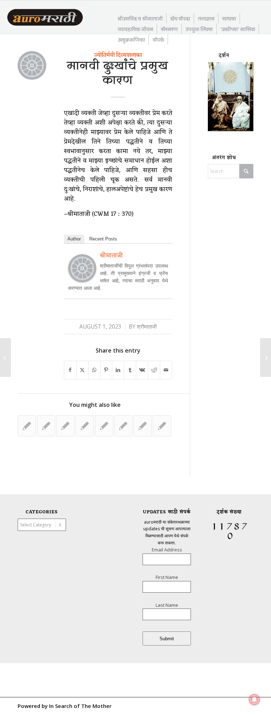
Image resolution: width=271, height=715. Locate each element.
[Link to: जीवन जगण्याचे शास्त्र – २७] (46, 425)
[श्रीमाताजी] (82, 280)
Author (74, 239)
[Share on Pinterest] (106, 370)
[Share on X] (82, 370)
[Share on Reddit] (154, 370)
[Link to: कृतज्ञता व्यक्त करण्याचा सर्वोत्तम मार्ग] (142, 425)
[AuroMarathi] (45, 18)
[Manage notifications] (254, 699)
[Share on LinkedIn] (118, 370)
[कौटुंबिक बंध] (5, 357)
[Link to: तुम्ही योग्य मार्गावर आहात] (123, 425)
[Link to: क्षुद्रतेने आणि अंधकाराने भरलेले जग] (65, 425)
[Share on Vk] (142, 370)
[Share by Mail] (166, 370)
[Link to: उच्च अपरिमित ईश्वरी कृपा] (104, 425)
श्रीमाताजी (147, 326)
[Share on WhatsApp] (94, 370)
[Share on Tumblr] (130, 370)
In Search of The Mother (80, 705)
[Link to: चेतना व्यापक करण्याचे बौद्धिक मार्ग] (162, 425)
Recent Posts (103, 239)
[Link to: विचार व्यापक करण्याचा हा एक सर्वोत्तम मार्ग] (85, 425)
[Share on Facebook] (70, 370)
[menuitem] (140, 18)
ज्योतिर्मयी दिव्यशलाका (118, 55)
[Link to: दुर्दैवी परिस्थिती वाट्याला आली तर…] (27, 425)
